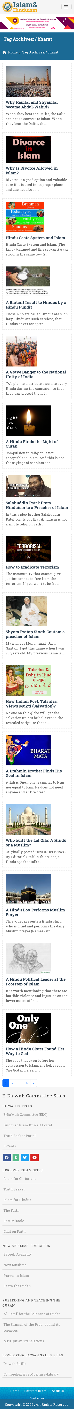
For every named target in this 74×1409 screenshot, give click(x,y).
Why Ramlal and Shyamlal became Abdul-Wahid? (32, 104)
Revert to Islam (35, 1391)
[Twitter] (25, 1157)
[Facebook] (7, 1157)
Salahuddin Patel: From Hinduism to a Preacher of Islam (37, 505)
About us (58, 1391)
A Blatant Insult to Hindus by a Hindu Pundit (36, 305)
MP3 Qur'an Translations (23, 1341)
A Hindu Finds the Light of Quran (32, 444)
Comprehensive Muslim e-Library (31, 1374)
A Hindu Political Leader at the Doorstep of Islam (36, 981)
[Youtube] (34, 1157)
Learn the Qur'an (17, 1286)
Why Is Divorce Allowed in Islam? (32, 170)
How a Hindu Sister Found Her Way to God (35, 1051)
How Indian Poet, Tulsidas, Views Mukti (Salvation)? (32, 703)
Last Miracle (13, 1221)
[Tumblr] (16, 1157)
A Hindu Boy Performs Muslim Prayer (35, 912)
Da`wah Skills (14, 1363)
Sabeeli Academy (17, 1254)
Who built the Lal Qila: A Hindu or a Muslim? (36, 842)
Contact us (37, 1398)
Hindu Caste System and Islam (35, 237)
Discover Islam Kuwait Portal (27, 1125)
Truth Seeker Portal (19, 1136)
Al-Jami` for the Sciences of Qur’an (32, 1314)
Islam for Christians (19, 1178)
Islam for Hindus (17, 1200)
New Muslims (14, 1265)
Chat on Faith (14, 1231)
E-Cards (9, 1146)
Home (14, 1391)
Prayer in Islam (16, 1275)
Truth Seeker (14, 1189)
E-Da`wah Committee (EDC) (25, 1114)
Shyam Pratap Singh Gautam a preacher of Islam (35, 634)
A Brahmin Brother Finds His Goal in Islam (34, 773)
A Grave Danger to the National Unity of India (36, 374)
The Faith (11, 1210)
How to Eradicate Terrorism (32, 567)
